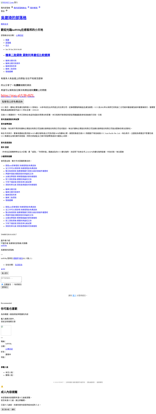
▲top (3, 269)
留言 (21, 258)
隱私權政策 (91, 382)
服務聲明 (100, 382)
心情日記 (19, 35)
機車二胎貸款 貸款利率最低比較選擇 (27, 55)
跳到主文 (4, 24)
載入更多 (5, 273)
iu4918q (4, 245)
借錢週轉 (9, 72)
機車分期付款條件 (12, 63)
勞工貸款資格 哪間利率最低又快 (18, 179)
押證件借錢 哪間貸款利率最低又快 (19, 174)
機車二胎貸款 (10, 69)
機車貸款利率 (10, 66)
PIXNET (60, 382)
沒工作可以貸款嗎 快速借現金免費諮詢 (21, 168)
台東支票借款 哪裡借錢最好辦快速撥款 (21, 177)
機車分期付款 (10, 61)
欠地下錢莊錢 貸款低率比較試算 (18, 182)
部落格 (8, 43)
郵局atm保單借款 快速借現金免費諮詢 (20, 166)
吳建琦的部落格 (13, 18)
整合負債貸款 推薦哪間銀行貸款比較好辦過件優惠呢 (26, 171)
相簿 (7, 40)
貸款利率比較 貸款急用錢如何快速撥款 (21, 185)
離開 (13, 409)
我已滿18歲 (5, 409)
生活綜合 (18, 265)
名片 (7, 45)
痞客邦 (16, 258)
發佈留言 (5, 287)
